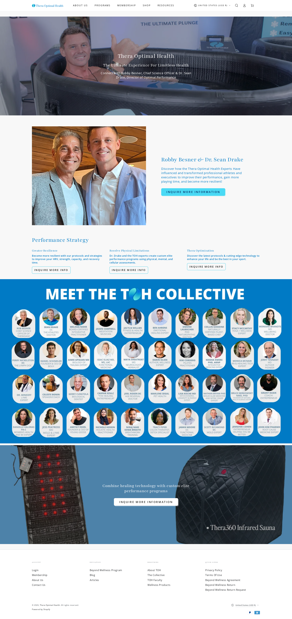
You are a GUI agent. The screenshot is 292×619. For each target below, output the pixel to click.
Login (35, 570)
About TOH (154, 570)
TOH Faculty (155, 580)
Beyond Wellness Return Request (225, 589)
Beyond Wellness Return (220, 585)
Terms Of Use (213, 575)
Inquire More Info (51, 270)
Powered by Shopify (41, 609)
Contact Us (38, 585)
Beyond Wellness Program (106, 570)
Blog (92, 575)
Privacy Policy (213, 570)
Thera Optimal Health (50, 605)
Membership (39, 575)
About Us (37, 580)
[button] (236, 5)
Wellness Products (159, 585)
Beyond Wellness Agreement (222, 580)
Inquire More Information (193, 192)
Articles (94, 580)
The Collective (156, 575)
